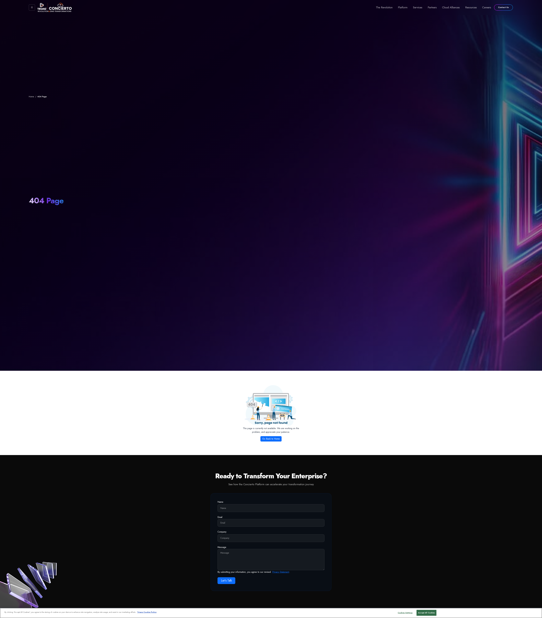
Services (417, 7)
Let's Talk (226, 581)
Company (222, 531)
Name (220, 502)
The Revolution (384, 7)
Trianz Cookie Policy (147, 612)
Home (31, 96)
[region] (271, 613)
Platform (402, 7)
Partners (432, 7)
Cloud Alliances (451, 7)
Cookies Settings (405, 612)
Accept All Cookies (426, 612)
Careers (486, 7)
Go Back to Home (271, 438)
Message (222, 547)
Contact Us (503, 7)
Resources (471, 7)
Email (220, 517)
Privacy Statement (280, 572)
